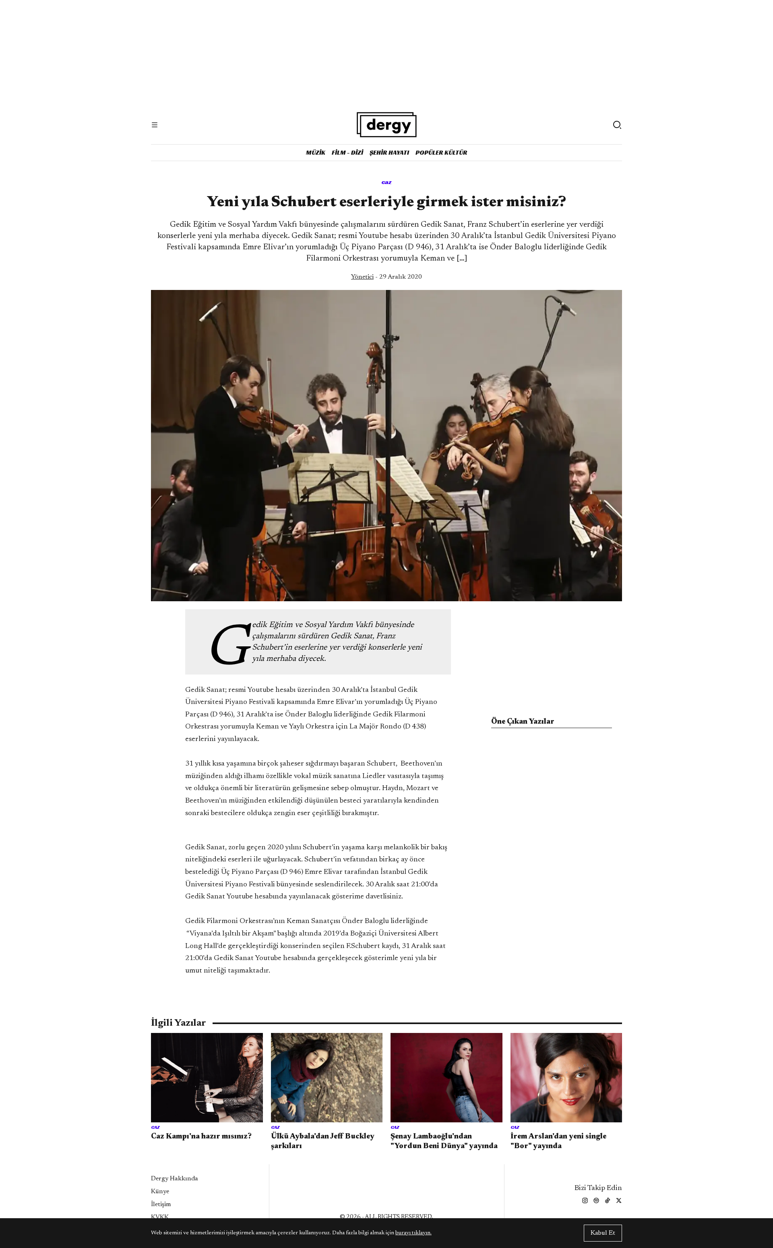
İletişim (161, 1204)
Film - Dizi (347, 152)
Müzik (315, 152)
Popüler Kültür (441, 152)
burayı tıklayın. (413, 1233)
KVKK (160, 1217)
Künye (160, 1191)
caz (386, 182)
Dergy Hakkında (174, 1179)
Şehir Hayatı (389, 152)
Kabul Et (603, 1233)
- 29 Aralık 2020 (386, 277)
